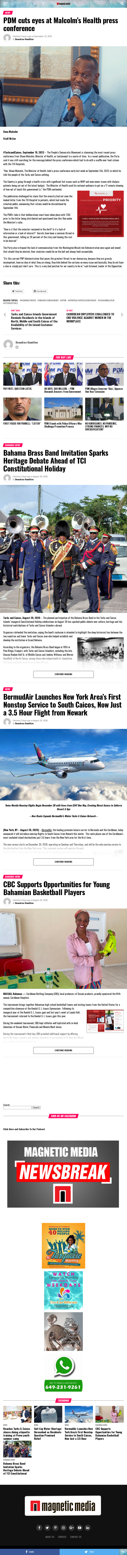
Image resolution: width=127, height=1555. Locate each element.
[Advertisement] (22, 1079)
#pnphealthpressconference (82, 301)
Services (62, 1536)
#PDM (63, 301)
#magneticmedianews (49, 301)
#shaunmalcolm (106, 301)
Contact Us (75, 1536)
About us (49, 1536)
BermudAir (47, 830)
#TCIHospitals (11, 303)
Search (6, 1104)
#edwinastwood (28, 301)
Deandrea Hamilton (24, 39)
